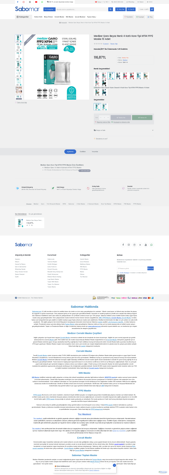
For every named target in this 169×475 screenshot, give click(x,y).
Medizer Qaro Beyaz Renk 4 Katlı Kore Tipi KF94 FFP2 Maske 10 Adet (34, 220)
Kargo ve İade (100, 130)
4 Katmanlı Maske (93, 204)
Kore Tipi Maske (106, 204)
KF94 (64, 204)
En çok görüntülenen (35, 214)
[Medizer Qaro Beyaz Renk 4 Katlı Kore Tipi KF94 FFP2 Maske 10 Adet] (21, 223)
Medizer (125, 60)
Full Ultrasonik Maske (53, 204)
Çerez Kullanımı (94, 470)
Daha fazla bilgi (22, 102)
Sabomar (71, 204)
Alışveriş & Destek (23, 255)
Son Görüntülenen (21, 214)
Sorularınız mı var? (102, 139)
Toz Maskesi (84, 414)
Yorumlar (95, 152)
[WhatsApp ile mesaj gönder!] (163, 472)
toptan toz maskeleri (119, 431)
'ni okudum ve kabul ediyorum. (133, 273)
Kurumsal (52, 255)
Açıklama (70, 152)
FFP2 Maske (137, 204)
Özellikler (83, 152)
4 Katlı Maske (81, 204)
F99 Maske (127, 204)
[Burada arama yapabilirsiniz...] (110, 9)
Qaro (42, 204)
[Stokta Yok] (27, 225)
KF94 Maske (117, 204)
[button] (19, 35)
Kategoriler (85, 255)
